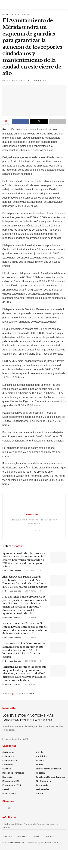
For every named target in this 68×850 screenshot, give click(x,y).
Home (5, 14)
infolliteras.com (17, 843)
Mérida (25, 14)
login (12, 693)
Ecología (7, 777)
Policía (39, 764)
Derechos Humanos (13, 773)
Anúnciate (22, 836)
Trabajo (36, 836)
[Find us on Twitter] (9, 808)
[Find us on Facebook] (3, 808)
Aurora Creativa (50, 843)
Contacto (7, 764)
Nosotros (7, 836)
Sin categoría (43, 781)
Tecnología (42, 785)
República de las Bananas (50, 777)
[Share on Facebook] (20, 121)
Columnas (8, 756)
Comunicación (10, 760)
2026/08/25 (30, 638)
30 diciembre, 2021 (37, 80)
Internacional (9, 793)
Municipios (42, 756)
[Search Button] (64, 5)
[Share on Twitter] (39, 121)
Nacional (40, 760)
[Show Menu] (3, 5)
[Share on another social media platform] (57, 121)
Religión (40, 773)
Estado (6, 789)
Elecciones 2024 (11, 785)
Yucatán (15, 14)
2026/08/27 (30, 617)
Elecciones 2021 (11, 781)
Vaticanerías (42, 789)
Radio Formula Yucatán (48, 768)
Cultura (6, 768)
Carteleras (8, 752)
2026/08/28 (30, 571)
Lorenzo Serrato (13, 80)
